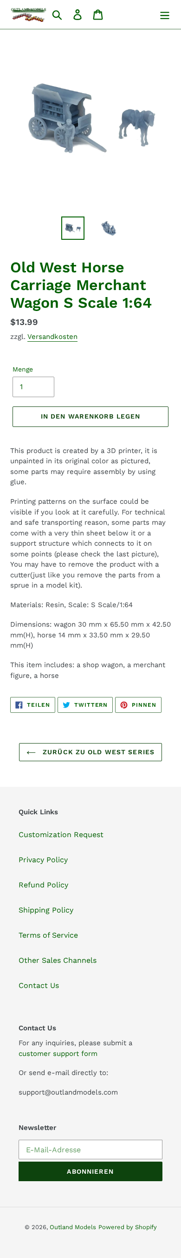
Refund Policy (43, 884)
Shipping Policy (46, 910)
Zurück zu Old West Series (97, 752)
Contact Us (39, 985)
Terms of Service (48, 935)
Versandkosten (52, 336)
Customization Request (61, 834)
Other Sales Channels (58, 960)
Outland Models (73, 1227)
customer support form (58, 1053)
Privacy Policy (43, 859)
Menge (23, 369)
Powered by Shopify (127, 1227)
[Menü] (165, 14)
